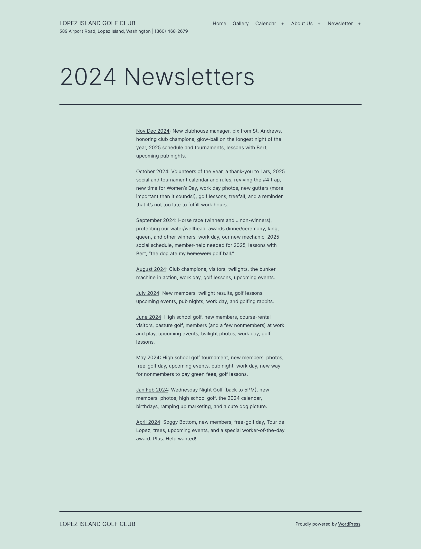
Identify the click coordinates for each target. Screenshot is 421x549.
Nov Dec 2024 (153, 131)
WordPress (349, 524)
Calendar (265, 23)
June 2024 (148, 317)
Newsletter (340, 23)
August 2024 (151, 269)
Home (219, 23)
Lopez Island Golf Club (97, 23)
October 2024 (152, 171)
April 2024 (148, 422)
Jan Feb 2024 (152, 390)
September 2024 (155, 220)
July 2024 (147, 293)
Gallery (241, 23)
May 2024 (148, 357)
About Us (302, 23)
